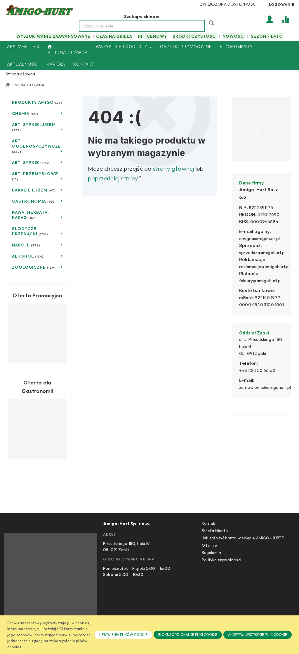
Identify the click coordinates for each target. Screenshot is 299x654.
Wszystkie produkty (122, 46)
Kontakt (209, 523)
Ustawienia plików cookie (123, 634)
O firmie (209, 545)
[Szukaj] (212, 22)
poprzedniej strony (113, 178)
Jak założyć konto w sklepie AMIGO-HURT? (243, 538)
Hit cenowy (152, 36)
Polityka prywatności (221, 559)
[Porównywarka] (285, 19)
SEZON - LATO (267, 36)
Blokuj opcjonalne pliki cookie (187, 634)
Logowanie (282, 4)
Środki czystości (195, 36)
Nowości (233, 36)
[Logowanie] (269, 19)
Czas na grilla (114, 36)
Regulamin (211, 552)
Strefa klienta (215, 530)
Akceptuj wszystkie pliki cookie (257, 634)
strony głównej (173, 168)
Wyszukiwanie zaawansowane (53, 36)
